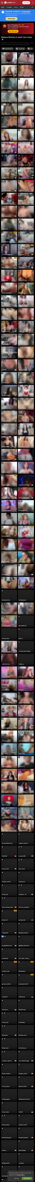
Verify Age (11, 18)
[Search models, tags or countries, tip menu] (32, 7)
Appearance (9, 48)
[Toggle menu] (2, 2)
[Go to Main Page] (11, 3)
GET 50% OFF (13, 31)
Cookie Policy (20, 1175)
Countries (21, 48)
